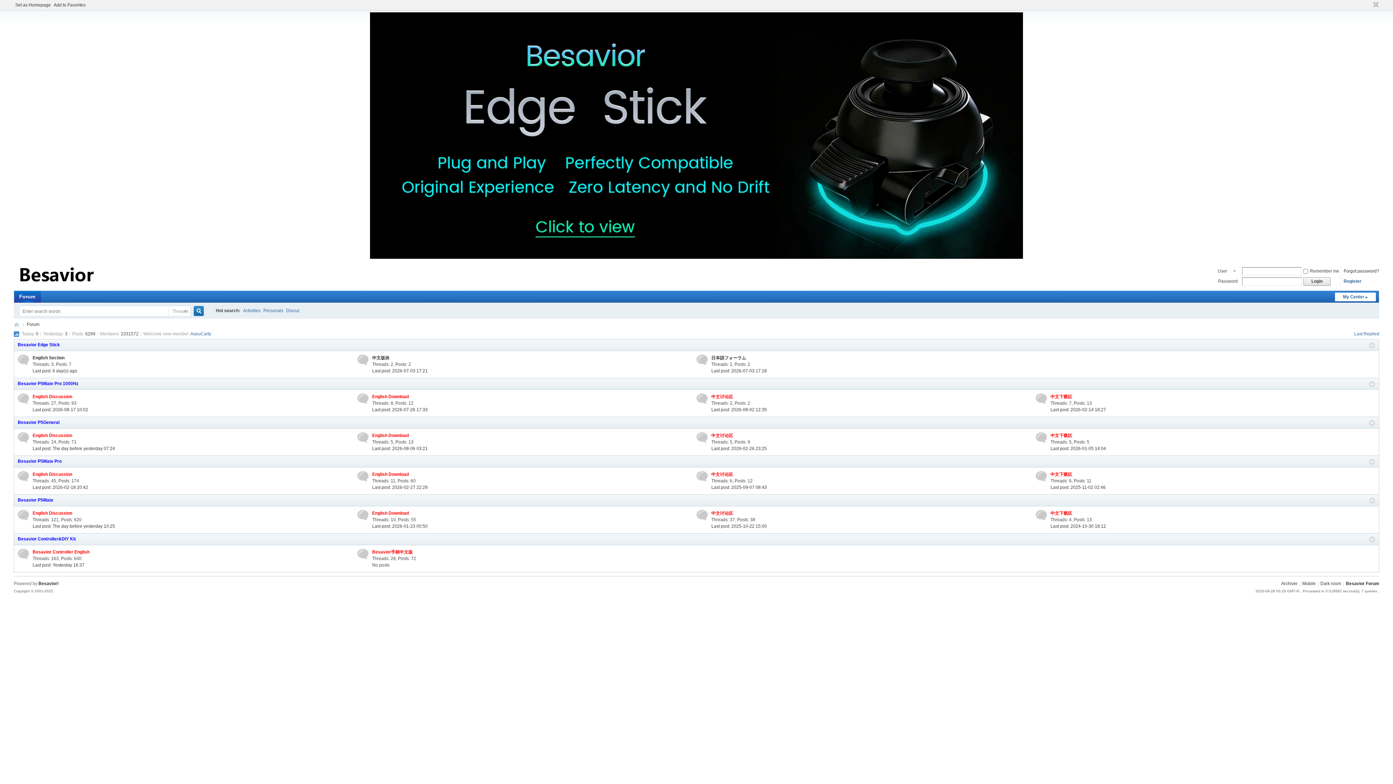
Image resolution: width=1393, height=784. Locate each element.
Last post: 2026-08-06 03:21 (400, 448)
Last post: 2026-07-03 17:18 (739, 370)
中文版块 (381, 357)
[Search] (202, 311)
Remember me (1324, 271)
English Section (49, 357)
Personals (273, 310)
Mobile (1309, 583)
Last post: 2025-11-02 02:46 (1078, 487)
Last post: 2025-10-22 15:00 (739, 526)
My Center (1353, 296)
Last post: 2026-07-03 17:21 (400, 370)
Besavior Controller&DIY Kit (47, 539)
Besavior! (48, 583)
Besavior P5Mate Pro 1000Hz (48, 383)
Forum (27, 296)
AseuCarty (200, 333)
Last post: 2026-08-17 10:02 (60, 409)
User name (1223, 272)
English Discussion (52, 396)
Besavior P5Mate (35, 500)
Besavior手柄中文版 (392, 552)
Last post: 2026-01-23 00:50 (400, 526)
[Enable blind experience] (1369, 5)
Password (1228, 281)
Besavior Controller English (61, 552)
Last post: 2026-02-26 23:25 (739, 448)
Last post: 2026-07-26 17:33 (400, 409)
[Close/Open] (1372, 345)
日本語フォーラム (728, 357)
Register (1352, 281)
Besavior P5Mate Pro (40, 461)
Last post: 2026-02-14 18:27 (1078, 409)
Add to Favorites (70, 5)
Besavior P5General (38, 422)
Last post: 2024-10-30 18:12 (1078, 526)
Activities (251, 310)
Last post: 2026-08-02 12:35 (739, 409)
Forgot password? (1361, 271)
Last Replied (1366, 333)
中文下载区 (1061, 396)
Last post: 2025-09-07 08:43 (739, 487)
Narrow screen (1375, 5)
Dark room (1330, 583)
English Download (390, 396)
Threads (180, 311)
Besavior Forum (17, 324)
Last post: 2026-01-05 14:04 (1078, 448)
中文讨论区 (722, 396)
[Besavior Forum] (57, 286)
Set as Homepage (33, 5)
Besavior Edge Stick (39, 344)
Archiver (1289, 583)
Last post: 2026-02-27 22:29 (400, 487)
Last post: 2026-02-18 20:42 (60, 487)
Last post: (55, 370)
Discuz (293, 310)
